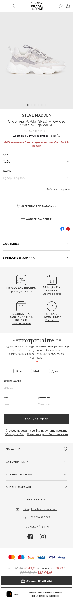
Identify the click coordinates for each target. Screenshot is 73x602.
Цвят (6, 154)
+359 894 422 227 (40, 517)
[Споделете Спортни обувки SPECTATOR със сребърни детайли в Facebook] (62, 230)
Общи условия (14, 434)
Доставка (11, 243)
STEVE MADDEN (36, 115)
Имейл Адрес (13, 380)
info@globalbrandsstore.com (40, 509)
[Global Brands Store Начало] (37, 5)
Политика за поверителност (47, 434)
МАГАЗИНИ (13, 448)
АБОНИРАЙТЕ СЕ (36, 418)
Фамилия (44, 397)
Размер (7, 170)
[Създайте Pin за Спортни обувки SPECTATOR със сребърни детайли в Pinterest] (68, 230)
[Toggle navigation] (5, 6)
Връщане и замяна (19, 257)
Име (6, 397)
